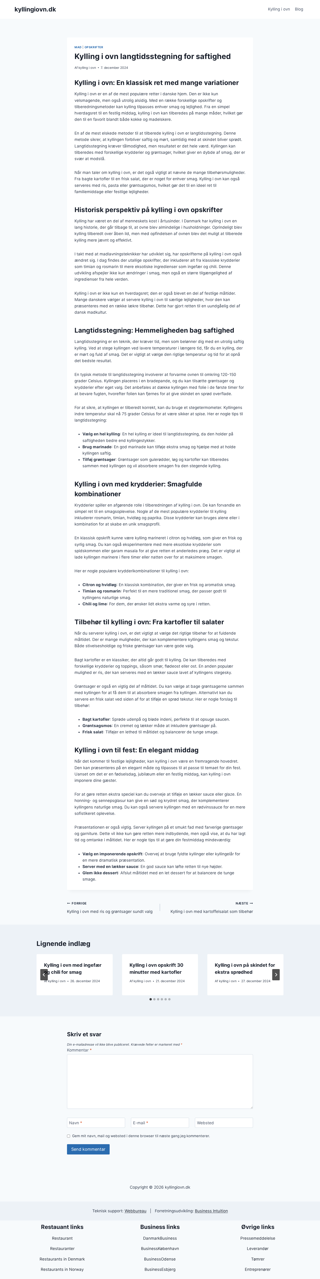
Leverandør (257, 1248)
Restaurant (62, 1238)
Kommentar (79, 1050)
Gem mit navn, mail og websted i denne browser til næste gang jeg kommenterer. (141, 1136)
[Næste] (276, 974)
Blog (299, 9)
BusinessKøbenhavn (160, 1248)
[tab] (150, 999)
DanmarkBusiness (160, 1238)
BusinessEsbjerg (160, 1269)
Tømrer (257, 1259)
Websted (205, 1123)
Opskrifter (94, 47)
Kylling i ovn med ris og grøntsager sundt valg (110, 907)
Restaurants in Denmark (62, 1259)
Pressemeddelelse (257, 1238)
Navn (75, 1123)
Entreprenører (258, 1269)
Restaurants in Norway (62, 1269)
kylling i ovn (87, 68)
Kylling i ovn (279, 9)
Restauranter (62, 1248)
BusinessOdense (160, 1259)
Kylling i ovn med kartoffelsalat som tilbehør (212, 907)
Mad (78, 47)
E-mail (140, 1123)
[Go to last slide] (44, 974)
